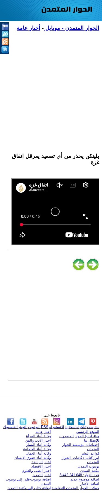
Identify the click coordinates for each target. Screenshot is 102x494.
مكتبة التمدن (89, 471)
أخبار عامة (28, 28)
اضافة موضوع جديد (84, 479)
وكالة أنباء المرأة (38, 436)
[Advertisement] (51, 88)
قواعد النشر (90, 453)
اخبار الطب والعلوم (36, 471)
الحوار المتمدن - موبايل (71, 28)
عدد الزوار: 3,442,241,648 (79, 475)
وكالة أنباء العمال (38, 453)
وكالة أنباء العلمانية (37, 449)
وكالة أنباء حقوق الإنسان (32, 458)
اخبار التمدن (42, 475)
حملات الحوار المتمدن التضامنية (75, 488)
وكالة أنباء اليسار (38, 445)
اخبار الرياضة (41, 462)
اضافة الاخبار (90, 484)
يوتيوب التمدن (88, 466)
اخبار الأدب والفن (38, 440)
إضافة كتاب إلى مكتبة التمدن (29, 488)
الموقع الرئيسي (87, 432)
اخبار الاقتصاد (41, 466)
